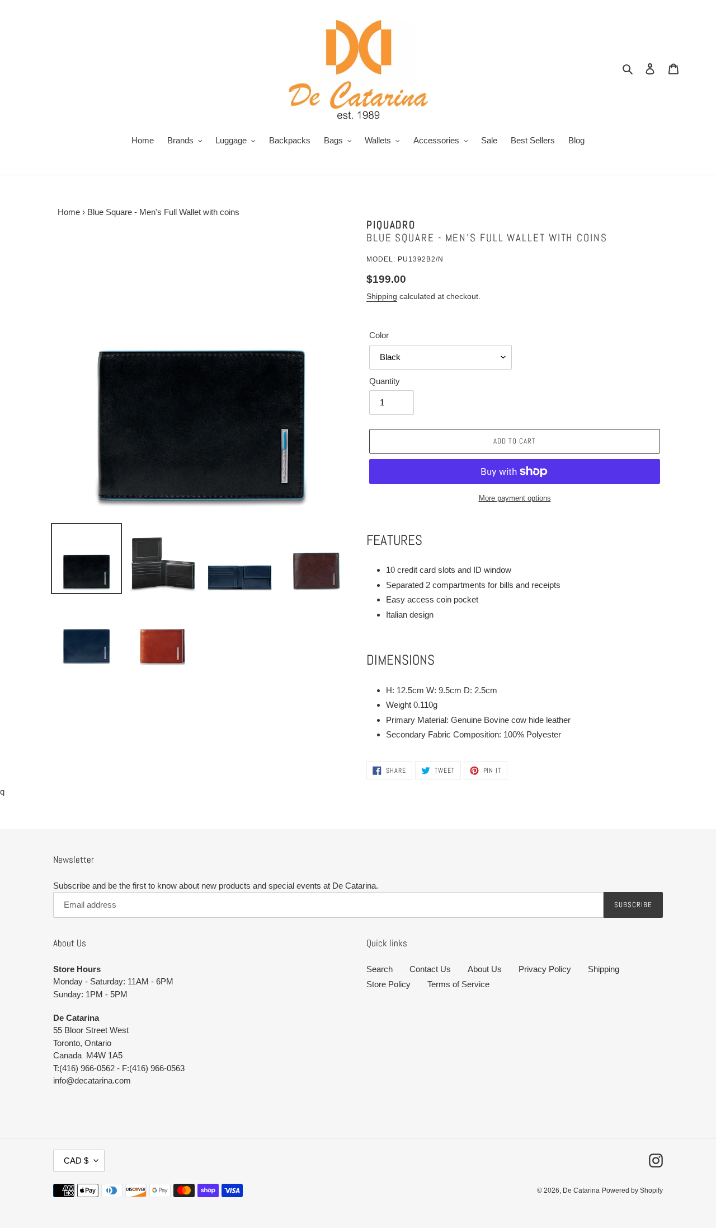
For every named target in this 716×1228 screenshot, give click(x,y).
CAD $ (76, 1160)
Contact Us (430, 969)
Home (66, 212)
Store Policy (388, 984)
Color (379, 335)
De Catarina (581, 1190)
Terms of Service (458, 984)
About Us (485, 969)
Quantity (384, 381)
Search (379, 969)
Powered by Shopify (632, 1190)
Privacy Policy (545, 969)
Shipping (381, 296)
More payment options (515, 498)
